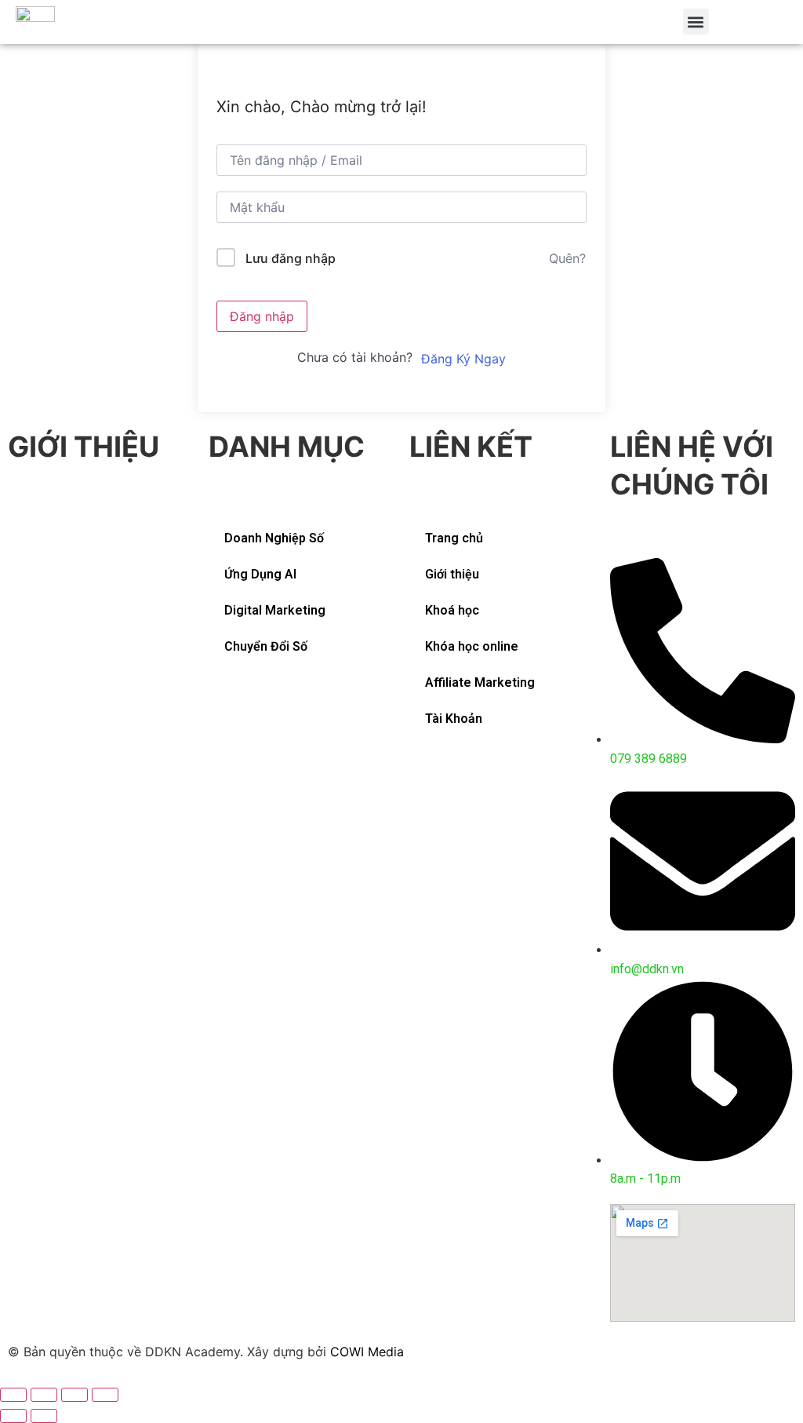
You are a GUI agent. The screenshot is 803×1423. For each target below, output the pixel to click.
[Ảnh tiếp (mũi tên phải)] (44, 1416)
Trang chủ (454, 538)
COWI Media (367, 1351)
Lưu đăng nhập (290, 258)
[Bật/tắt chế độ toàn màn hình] (74, 1395)
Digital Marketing (274, 610)
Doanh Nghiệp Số (274, 538)
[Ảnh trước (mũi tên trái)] (13, 1416)
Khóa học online (471, 646)
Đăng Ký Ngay (463, 359)
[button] (696, 22)
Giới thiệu (452, 574)
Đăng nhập (262, 316)
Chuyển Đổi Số (265, 646)
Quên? (567, 258)
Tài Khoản (453, 718)
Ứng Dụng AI (260, 574)
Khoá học (452, 610)
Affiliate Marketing (480, 682)
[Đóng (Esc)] (13, 1395)
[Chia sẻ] (44, 1395)
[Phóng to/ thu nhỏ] (105, 1395)
